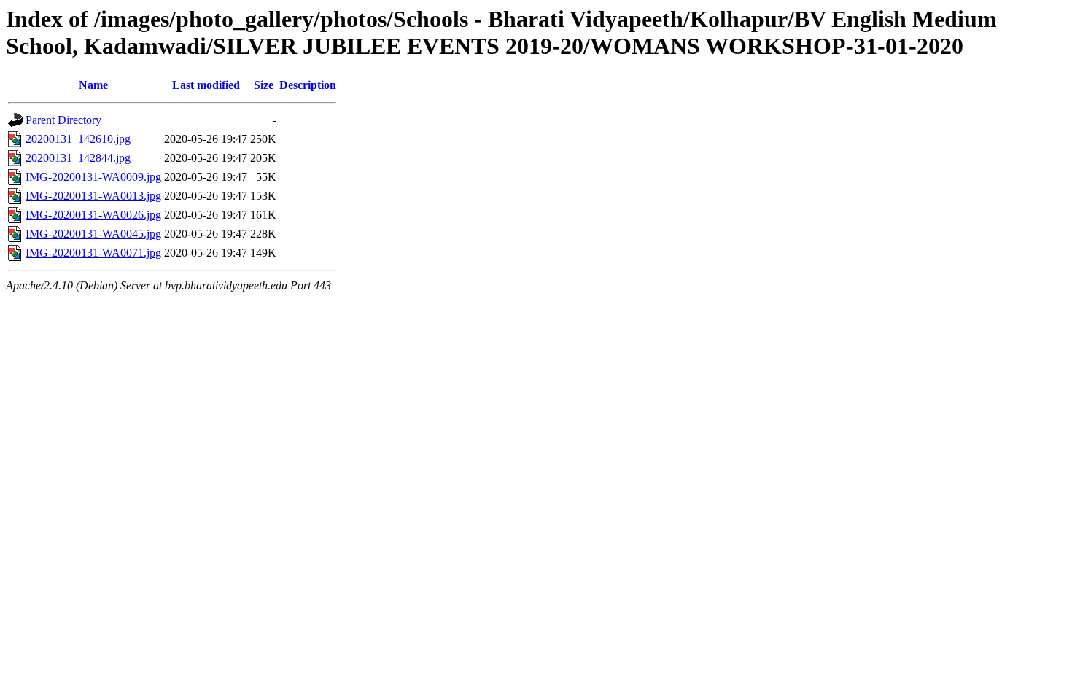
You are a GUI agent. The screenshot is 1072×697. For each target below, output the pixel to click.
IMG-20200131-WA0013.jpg (93, 196)
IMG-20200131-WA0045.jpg (93, 233)
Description (307, 85)
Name (93, 85)
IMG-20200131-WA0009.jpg (93, 177)
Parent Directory (63, 120)
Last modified (206, 85)
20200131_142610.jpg (78, 139)
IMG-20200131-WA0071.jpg (93, 252)
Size (263, 85)
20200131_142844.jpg (78, 158)
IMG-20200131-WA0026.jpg (93, 215)
